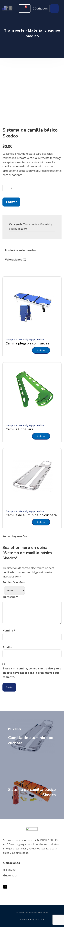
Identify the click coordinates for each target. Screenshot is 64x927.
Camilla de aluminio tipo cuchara (31, 515)
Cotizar (11, 202)
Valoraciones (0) (15, 259)
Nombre (8, 630)
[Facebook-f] (5, 887)
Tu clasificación (13, 582)
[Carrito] (24, 8)
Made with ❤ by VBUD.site (32, 919)
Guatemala (10, 875)
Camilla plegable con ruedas (27, 343)
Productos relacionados (20, 250)
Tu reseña (10, 597)
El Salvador (10, 869)
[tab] (20, 250)
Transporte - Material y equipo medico (25, 339)
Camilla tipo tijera (19, 429)
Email (7, 647)
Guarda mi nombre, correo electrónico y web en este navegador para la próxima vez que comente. (31, 673)
